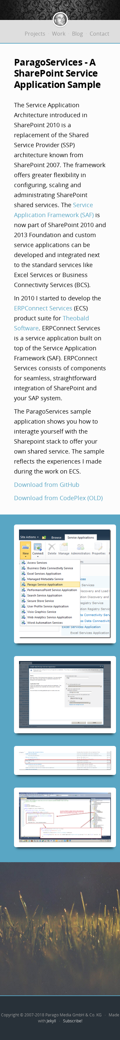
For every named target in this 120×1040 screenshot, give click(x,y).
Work (58, 33)
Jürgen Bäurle (60, 19)
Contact (99, 33)
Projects (35, 33)
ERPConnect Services (43, 308)
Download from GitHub (46, 485)
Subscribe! (72, 1021)
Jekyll (51, 1021)
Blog (77, 33)
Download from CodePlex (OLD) (58, 498)
